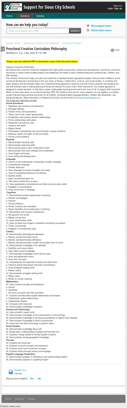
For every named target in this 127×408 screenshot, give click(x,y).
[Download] (57, 206)
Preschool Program (72, 43)
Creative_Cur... (20, 370)
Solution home (13, 43)
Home (9, 15)
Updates (40, 15)
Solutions (24, 15)
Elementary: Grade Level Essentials (41, 43)
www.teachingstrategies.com (88, 97)
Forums (31, 398)
